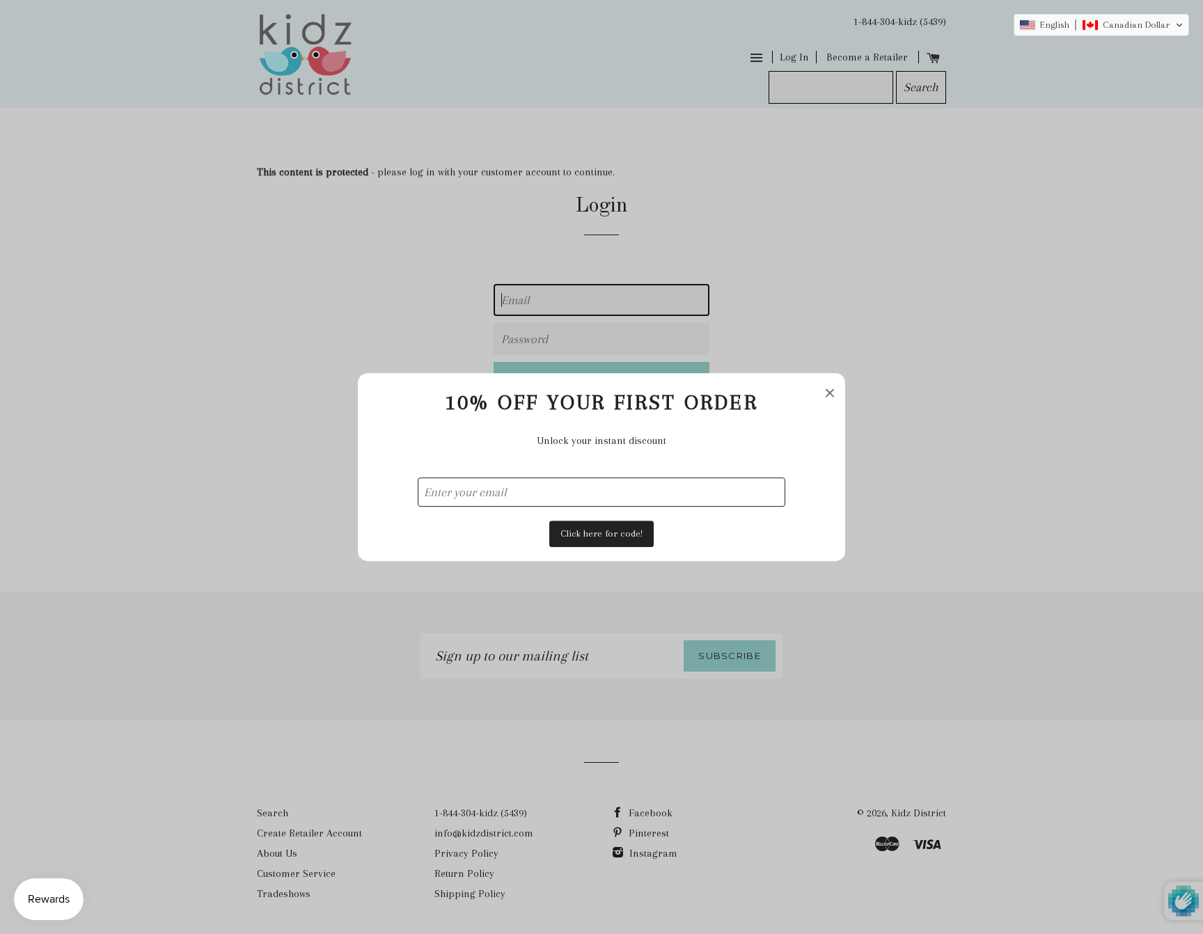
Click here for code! (601, 533)
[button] (1101, 25)
